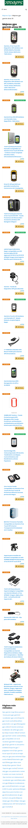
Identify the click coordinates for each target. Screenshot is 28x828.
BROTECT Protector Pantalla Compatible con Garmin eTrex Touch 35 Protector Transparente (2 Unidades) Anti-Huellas (14, 526)
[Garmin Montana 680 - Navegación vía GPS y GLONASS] (14, 372)
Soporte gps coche (9, 768)
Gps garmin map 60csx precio (12, 712)
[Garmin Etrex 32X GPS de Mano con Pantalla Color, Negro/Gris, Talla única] (14, 108)
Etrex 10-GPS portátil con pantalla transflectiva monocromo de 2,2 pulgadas (13, 186)
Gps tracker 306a (12, 733)
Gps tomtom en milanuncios (13, 777)
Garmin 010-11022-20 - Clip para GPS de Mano (13, 618)
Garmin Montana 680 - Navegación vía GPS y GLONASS (11, 383)
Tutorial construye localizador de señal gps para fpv (12, 730)
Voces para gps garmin (11, 715)
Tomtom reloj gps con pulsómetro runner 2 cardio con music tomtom (13, 771)
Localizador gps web (10, 780)
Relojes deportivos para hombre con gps (13, 792)
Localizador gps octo (10, 718)
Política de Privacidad (21, 816)
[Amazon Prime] (22, 92)
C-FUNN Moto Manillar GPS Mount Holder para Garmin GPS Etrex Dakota (13, 352)
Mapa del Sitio (14, 818)
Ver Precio (20, 57)
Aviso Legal (4, 816)
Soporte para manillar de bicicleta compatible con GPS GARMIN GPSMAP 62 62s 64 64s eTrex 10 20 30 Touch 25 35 (14, 558)
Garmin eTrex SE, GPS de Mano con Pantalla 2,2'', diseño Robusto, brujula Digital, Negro (14, 319)
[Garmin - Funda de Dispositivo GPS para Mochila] (14, 278)
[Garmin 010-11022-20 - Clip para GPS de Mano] (14, 613)
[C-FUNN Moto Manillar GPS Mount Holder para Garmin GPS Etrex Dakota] (14, 341)
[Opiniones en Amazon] (14, 411)
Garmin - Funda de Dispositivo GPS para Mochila (13, 288)
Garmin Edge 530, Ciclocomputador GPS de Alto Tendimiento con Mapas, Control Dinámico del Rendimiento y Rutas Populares (14, 456)
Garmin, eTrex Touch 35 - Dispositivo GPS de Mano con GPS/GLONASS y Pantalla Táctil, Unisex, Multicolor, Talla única (13, 50)
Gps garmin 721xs (14, 765)
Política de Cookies (11, 816)
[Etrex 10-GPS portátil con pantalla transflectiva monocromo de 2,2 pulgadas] (14, 176)
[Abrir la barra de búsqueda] (26, 9)
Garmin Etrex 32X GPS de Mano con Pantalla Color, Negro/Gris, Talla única (14, 119)
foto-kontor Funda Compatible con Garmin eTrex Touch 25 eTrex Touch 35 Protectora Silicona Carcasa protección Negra (14, 490)
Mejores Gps (6, 16)
